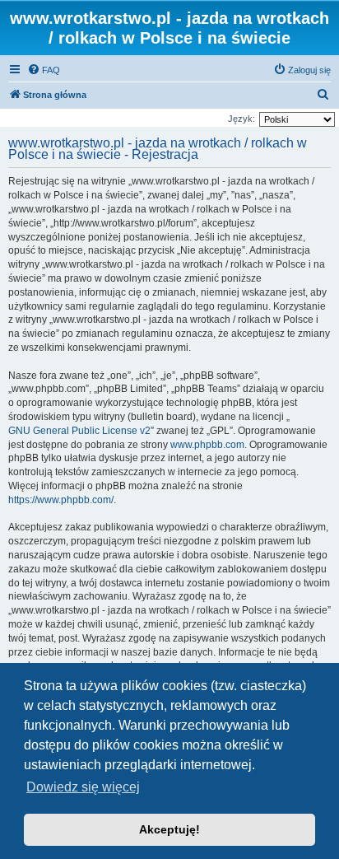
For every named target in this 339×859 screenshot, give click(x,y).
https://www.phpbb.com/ (61, 500)
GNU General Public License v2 (79, 431)
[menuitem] (43, 70)
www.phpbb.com (207, 445)
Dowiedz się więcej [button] (83, 787)
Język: (241, 119)
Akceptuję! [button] (169, 829)
